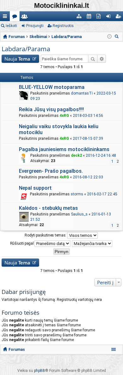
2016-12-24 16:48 (101, 155)
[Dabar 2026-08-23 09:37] (109, 37)
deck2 (76, 155)
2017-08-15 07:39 (88, 138)
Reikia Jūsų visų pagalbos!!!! (51, 109)
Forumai (16, 17)
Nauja (17, 59)
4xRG (64, 115)
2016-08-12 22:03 (88, 177)
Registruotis (63, 26)
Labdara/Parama (26, 49)
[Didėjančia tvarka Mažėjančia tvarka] (92, 243)
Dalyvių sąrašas (25, 17)
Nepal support (35, 188)
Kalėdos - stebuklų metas (48, 208)
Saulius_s (79, 214)
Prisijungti (35, 26)
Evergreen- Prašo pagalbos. (51, 171)
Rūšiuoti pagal (22, 243)
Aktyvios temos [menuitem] (99, 17)
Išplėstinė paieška (101, 59)
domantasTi (82, 93)
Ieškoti (11, 26)
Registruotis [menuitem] (119, 17)
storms (77, 194)
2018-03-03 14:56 (88, 115)
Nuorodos (6, 17)
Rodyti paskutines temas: (46, 235)
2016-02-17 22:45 (102, 194)
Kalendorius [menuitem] (90, 17)
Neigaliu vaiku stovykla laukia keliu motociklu (58, 129)
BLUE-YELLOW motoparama (52, 87)
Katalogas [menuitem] (80, 17)
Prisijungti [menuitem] (109, 17)
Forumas (17, 349)
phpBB (39, 370)
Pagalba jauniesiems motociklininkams (64, 149)
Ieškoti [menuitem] (117, 37)
